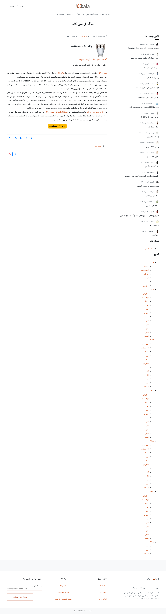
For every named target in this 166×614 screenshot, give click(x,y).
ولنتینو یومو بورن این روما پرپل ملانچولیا (143, 48)
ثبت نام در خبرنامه (20, 597)
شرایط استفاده (63, 592)
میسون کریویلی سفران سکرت (147, 87)
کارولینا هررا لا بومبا (151, 67)
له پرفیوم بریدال (153, 156)
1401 (152, 441)
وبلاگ (78, 14)
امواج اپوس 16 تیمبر (151, 195)
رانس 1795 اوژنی (152, 146)
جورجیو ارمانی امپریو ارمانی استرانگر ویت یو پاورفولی (139, 215)
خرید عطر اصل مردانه (95, 112)
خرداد (146, 274)
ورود (21, 6)
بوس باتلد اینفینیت (151, 77)
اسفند (146, 336)
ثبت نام (12, 6)
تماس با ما (61, 14)
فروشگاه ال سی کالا (90, 14)
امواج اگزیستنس (152, 205)
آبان (147, 320)
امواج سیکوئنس (153, 126)
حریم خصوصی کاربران (63, 599)
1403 (152, 340)
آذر (147, 324)
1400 (152, 491)
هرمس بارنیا (154, 225)
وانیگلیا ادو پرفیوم (152, 166)
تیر (147, 278)
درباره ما (70, 14)
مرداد (146, 281)
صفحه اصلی (104, 14)
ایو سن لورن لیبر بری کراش (148, 97)
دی (147, 328)
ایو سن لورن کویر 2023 (150, 117)
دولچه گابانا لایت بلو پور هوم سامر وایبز (144, 107)
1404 (152, 289)
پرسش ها (63, 585)
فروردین (145, 266)
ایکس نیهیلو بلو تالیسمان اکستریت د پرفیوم (142, 176)
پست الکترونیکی (36, 585)
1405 (152, 262)
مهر (147, 316)
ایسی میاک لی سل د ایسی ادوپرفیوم (145, 58)
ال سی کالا (84, 36)
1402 (152, 390)
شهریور (145, 285)
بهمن (146, 332)
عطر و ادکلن (149, 248)
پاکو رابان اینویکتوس (81, 46)
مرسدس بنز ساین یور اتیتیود (148, 186)
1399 (152, 542)
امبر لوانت (155, 235)
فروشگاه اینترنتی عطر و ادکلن (56, 112)
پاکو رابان (60, 73)
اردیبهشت (144, 270)
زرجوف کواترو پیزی (152, 136)
